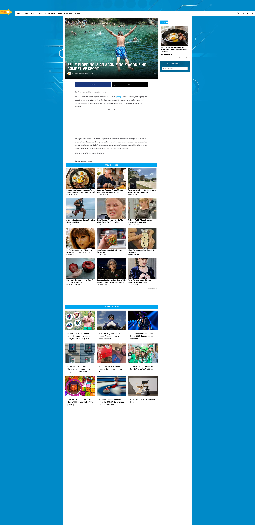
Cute (32, 13)
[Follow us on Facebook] (247, 13)
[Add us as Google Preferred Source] (237, 13)
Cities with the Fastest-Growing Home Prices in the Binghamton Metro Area (78, 369)
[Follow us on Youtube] (242, 13)
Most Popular (50, 13)
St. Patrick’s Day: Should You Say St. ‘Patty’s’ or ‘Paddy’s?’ (141, 367)
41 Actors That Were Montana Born (142, 400)
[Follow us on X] (252, 13)
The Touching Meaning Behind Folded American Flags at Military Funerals (111, 336)
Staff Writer (75, 73)
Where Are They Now (65, 13)
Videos (40, 13)
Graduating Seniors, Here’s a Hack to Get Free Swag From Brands (110, 369)
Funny (26, 13)
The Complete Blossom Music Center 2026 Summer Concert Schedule (142, 336)
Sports (85, 161)
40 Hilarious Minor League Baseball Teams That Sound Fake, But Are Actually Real (78, 336)
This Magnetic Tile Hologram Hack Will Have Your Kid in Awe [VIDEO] (80, 402)
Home (19, 13)
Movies (77, 13)
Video (90, 161)
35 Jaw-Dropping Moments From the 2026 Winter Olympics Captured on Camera (111, 402)
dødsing (118, 97)
